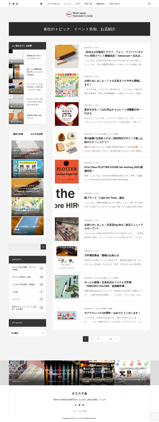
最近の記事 (18, 134)
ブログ (77, 4)
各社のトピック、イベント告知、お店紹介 (27, 308)
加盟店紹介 (100, 4)
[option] (26, 372)
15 (111, 339)
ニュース (67, 4)
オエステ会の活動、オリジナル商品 (27, 268)
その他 (27, 292)
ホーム (41, 3)
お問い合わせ (114, 4)
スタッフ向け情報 (79, 411)
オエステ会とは (53, 4)
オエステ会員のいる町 (27, 277)
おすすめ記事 (37, 134)
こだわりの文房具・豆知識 (27, 284)
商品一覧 (88, 4)
